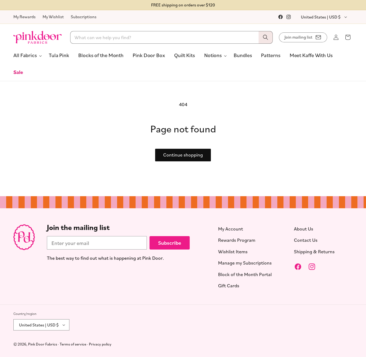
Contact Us (306, 240)
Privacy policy (100, 344)
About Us (303, 229)
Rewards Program (236, 240)
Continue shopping (183, 155)
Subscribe (169, 242)
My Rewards (24, 16)
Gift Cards (228, 285)
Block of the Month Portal (245, 274)
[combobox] (171, 37)
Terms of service (73, 344)
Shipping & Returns (314, 251)
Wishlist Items (233, 251)
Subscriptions (83, 16)
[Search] (265, 37)
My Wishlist (53, 16)
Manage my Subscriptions (245, 263)
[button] (26, 55)
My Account (230, 229)
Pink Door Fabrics (42, 344)
